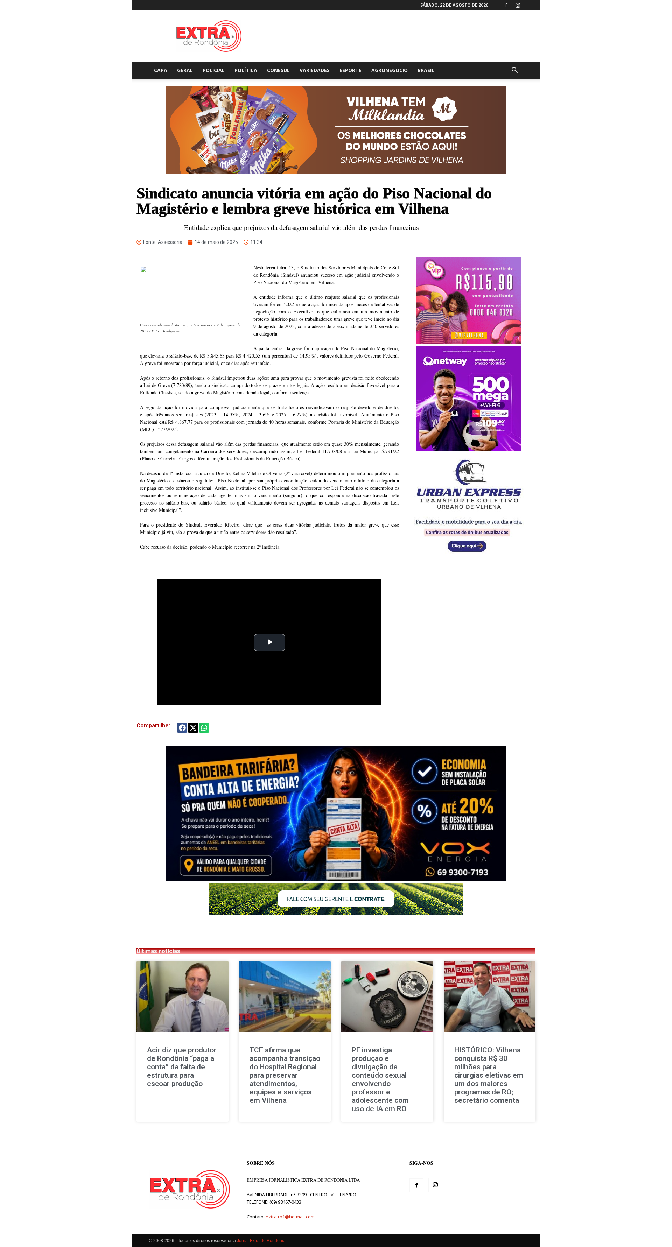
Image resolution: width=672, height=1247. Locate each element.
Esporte (351, 70)
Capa (160, 70)
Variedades (315, 70)
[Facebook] (506, 5)
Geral (185, 70)
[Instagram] (517, 5)
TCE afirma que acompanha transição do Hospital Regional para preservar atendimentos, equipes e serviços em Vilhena (285, 1075)
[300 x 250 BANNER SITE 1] (469, 342)
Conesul (278, 70)
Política (245, 70)
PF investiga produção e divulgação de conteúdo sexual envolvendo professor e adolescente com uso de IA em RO (380, 1079)
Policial (214, 70)
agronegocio (389, 70)
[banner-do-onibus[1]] (469, 555)
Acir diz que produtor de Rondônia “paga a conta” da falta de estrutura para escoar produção (182, 1067)
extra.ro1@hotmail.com (290, 1216)
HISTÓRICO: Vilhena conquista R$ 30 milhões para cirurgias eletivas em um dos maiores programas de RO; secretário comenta (488, 1075)
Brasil (426, 70)
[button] (514, 71)
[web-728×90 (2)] (336, 912)
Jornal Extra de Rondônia (261, 1240)
